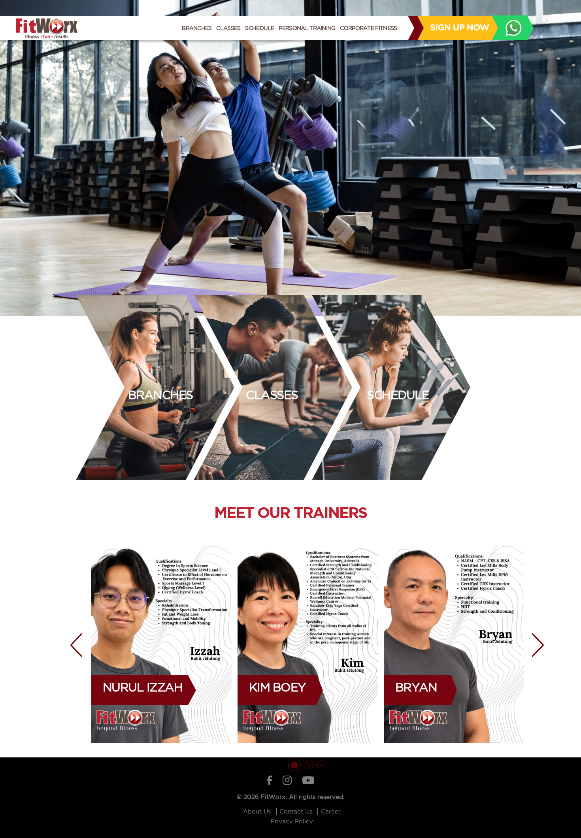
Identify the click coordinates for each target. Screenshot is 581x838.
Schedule (259, 28)
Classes (228, 28)
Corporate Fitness (368, 28)
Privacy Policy (292, 821)
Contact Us (296, 811)
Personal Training (307, 28)
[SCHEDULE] (460, 386)
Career (331, 811)
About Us (258, 811)
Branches (196, 27)
